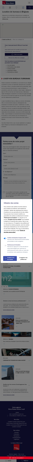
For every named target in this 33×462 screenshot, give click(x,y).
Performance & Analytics (13, 245)
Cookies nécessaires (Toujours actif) (16, 237)
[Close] (30, 200)
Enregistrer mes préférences (23, 258)
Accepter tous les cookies (10, 258)
